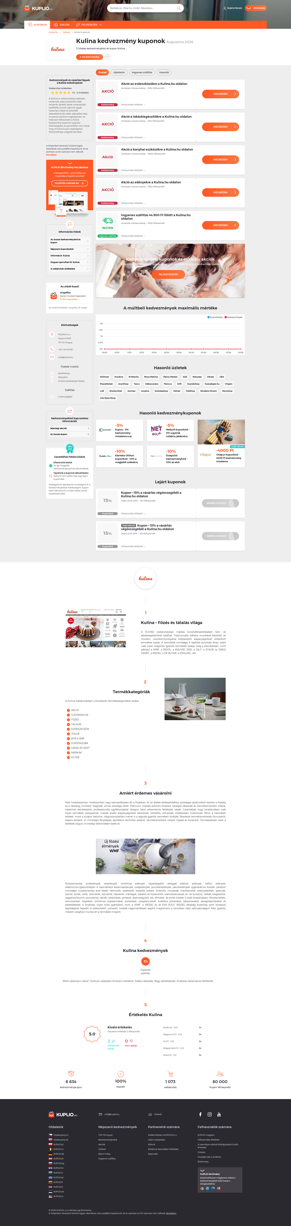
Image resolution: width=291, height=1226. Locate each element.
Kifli (179, 384)
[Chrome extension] (202, 1188)
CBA (222, 377)
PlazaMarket (106, 384)
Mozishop (227, 391)
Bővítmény (203, 1161)
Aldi (185, 377)
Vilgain (228, 384)
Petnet (176, 391)
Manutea (197, 377)
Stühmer (104, 377)
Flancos (168, 384)
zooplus (145, 391)
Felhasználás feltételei (132, 104)
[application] (170, 334)
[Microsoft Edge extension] (213, 1188)
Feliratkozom (168, 274)
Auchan (131, 391)
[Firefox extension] (219, 1188)
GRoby (210, 377)
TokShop (190, 391)
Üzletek (66, 32)
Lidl (102, 391)
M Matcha (134, 377)
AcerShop (123, 384)
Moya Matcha (151, 377)
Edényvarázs (151, 384)
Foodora (119, 377)
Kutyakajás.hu (212, 384)
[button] (215, 317)
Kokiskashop (161, 391)
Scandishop (193, 384)
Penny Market (170, 377)
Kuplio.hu (53, 32)
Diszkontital (115, 391)
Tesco (137, 384)
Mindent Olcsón (208, 391)
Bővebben (51, 155)
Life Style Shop (108, 398)
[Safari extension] (208, 1188)
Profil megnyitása (68, 299)
